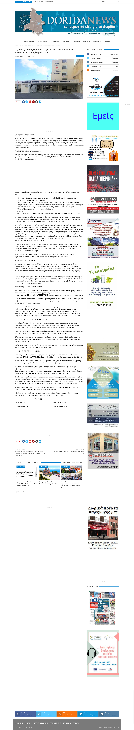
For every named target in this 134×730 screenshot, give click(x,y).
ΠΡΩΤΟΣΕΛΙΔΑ (49, 1)
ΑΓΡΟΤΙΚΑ (76, 42)
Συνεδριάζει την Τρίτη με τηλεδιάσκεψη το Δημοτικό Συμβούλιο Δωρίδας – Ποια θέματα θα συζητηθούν (30, 453)
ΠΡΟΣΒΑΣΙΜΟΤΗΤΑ (55, 723)
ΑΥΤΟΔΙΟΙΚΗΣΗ (43, 42)
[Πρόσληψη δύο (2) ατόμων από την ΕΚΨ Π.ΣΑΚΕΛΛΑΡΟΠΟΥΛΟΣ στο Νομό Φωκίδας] (26, 473)
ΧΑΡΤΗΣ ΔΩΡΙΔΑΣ (39, 1)
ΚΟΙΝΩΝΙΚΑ (56, 42)
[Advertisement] (49, 117)
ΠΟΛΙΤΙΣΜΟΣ (97, 42)
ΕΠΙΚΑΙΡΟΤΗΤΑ (80, 56)
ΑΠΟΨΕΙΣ (107, 42)
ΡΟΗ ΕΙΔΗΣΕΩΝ (29, 42)
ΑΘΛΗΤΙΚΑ (86, 42)
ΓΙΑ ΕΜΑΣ (76, 723)
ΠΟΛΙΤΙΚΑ (66, 42)
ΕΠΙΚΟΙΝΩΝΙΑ (67, 723)
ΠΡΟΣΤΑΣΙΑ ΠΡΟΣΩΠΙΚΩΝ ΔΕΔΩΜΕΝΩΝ (36, 723)
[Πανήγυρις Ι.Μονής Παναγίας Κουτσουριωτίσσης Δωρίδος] (49, 473)
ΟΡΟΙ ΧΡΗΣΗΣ (19, 723)
